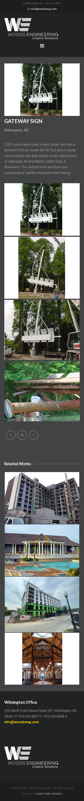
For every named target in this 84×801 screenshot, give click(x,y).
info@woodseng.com (44, 9)
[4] (42, 391)
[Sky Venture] (11, 435)
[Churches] (33, 435)
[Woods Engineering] (42, 29)
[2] (42, 267)
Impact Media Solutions (49, 793)
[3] (42, 330)
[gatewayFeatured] (42, 209)
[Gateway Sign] (42, 115)
